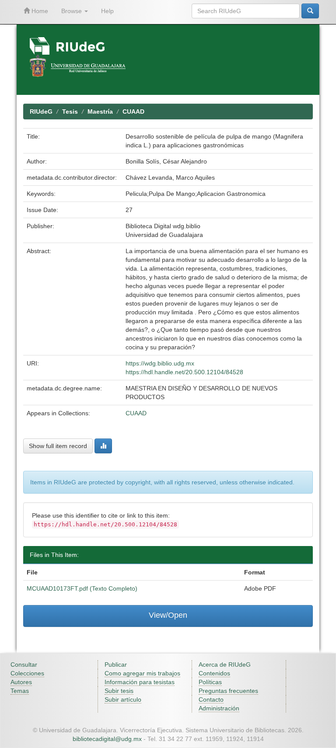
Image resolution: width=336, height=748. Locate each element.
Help (107, 10)
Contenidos (214, 673)
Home (39, 10)
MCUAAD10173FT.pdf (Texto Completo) (82, 588)
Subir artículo (123, 699)
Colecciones (27, 673)
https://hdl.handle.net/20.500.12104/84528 (184, 372)
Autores (21, 681)
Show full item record (58, 445)
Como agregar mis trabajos (142, 673)
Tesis (70, 111)
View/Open (168, 615)
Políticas (210, 681)
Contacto (211, 699)
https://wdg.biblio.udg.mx (160, 363)
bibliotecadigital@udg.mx (107, 738)
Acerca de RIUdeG (225, 664)
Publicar (116, 664)
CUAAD (133, 111)
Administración (219, 708)
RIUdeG (41, 111)
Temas (19, 690)
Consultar (23, 664)
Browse (72, 10)
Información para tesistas (140, 681)
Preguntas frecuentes (228, 690)
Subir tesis (119, 690)
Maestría (100, 111)
